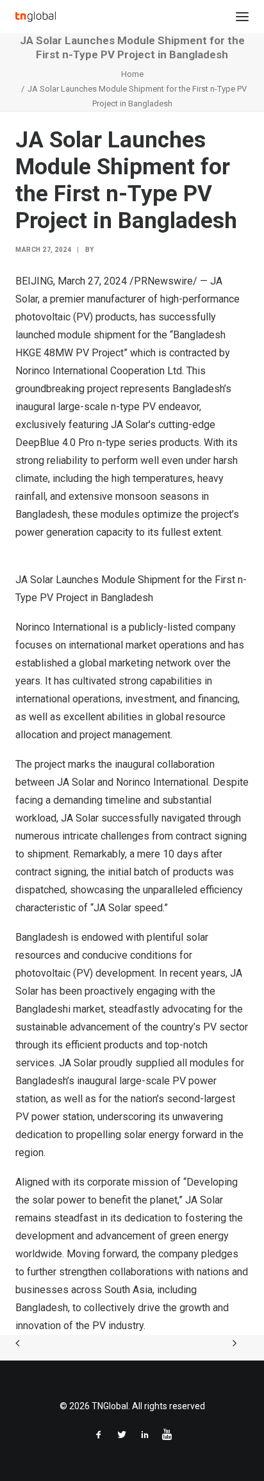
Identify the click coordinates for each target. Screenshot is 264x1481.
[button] (242, 16)
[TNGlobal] (35, 17)
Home (132, 74)
